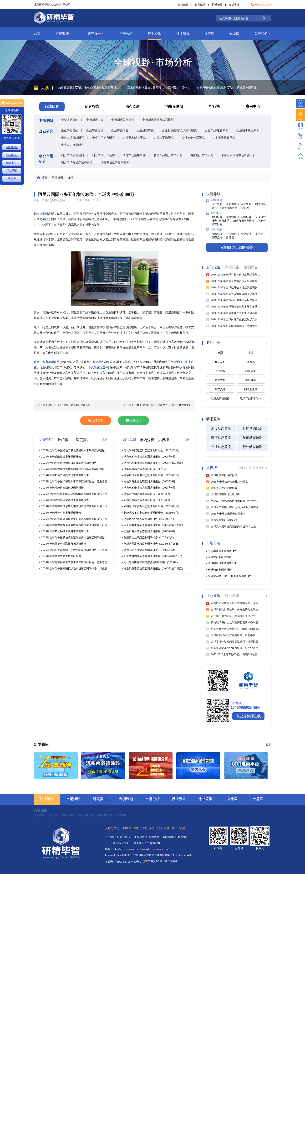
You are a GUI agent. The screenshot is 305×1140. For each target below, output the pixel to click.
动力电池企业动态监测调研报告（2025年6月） (151, 487)
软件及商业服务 (220, 398)
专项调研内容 (94, 119)
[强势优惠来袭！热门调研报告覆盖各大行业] (56, 765)
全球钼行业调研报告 (220, 569)
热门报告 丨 (219, 217)
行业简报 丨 (233, 233)
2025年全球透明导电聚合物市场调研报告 (65, 500)
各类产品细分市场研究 (168, 155)
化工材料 (220, 361)
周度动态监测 (221, 428)
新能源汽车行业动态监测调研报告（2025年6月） (152, 506)
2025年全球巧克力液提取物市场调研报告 (65, 475)
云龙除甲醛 (121, 815)
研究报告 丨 (127, 836)
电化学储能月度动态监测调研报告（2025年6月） (152, 450)
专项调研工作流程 (122, 119)
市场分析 (126, 34)
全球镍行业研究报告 (220, 557)
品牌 (255, 467)
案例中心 (253, 106)
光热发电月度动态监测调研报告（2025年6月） (151, 531)
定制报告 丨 (248, 217)
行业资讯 (154, 34)
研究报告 (94, 34)
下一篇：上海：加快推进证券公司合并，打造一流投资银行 (157, 404)
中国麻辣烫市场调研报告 (222, 550)
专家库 (245, 207)
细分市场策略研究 (134, 155)
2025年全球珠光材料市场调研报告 (61, 512)
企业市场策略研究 (72, 137)
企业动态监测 (221, 447)
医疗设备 (220, 371)
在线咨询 (135, 420)
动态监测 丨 (219, 237)
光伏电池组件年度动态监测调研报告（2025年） (151, 562)
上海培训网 (66, 815)
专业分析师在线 (248, 716)
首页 (37, 34)
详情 (70, 177)
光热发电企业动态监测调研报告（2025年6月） (151, 481)
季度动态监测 (221, 438)
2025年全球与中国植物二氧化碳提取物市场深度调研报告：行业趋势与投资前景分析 (73, 451)
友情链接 (40, 810)
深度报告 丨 (233, 217)
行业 (261, 467)
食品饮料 (220, 380)
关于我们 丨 (112, 836)
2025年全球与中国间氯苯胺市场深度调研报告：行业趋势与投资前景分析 (74, 562)
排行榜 (209, 34)
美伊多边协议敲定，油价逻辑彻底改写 (221, 87)
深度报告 (12, 163)
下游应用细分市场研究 (235, 155)
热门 (242, 467)
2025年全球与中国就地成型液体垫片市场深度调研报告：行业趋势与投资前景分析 (74, 538)
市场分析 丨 (219, 233)
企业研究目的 (69, 130)
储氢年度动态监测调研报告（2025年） (146, 469)
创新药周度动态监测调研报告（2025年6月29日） (152, 543)
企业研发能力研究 (134, 137)
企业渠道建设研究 (224, 137)
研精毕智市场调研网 (47, 362)
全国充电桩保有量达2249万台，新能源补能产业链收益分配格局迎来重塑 (159, 87)
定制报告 (12, 155)
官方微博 (200, 4)
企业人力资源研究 (72, 144)
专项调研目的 (69, 119)
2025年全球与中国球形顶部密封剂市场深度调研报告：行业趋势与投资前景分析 (74, 519)
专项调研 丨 (233, 204)
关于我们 (261, 34)
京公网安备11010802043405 (161, 861)
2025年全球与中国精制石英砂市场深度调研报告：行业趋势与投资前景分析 (74, 550)
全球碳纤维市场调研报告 (222, 563)
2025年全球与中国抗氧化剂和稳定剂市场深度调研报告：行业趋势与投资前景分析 (74, 469)
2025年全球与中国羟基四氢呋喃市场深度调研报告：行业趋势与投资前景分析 (74, 525)
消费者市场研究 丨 (230, 207)
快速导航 (47, 799)
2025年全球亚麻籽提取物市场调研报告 (63, 543)
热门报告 (12, 147)
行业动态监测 (253, 447)
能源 (220, 352)
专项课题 (126, 799)
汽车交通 (220, 389)
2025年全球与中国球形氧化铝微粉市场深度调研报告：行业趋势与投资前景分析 (74, 506)
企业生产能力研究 (103, 137)
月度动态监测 (253, 428)
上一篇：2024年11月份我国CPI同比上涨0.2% (63, 404)
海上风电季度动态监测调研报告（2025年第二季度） (154, 568)
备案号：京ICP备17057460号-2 (123, 861)
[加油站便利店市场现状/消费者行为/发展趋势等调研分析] (151, 765)
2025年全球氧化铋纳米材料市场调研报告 (65, 531)
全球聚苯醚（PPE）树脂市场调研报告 (230, 575)
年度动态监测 (253, 438)
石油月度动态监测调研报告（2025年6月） (148, 500)
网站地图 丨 (170, 836)
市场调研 (62, 34)
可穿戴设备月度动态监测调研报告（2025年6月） (152, 475)
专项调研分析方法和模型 (158, 119)
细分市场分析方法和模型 (76, 162)
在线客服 (234, 4)
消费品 (251, 361)
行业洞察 (12, 170)
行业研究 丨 (219, 204)
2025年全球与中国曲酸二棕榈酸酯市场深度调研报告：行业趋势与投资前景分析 (74, 494)
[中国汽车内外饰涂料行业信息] (103, 765)
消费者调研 (174, 106)
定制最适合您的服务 (237, 247)
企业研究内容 (119, 130)
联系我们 (183, 836)
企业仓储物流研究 (193, 137)
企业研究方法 (94, 130)
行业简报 (182, 34)
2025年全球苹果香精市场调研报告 (61, 556)
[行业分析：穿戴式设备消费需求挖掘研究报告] (198, 765)
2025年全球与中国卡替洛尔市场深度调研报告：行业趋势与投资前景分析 (74, 482)
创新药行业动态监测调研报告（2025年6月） (149, 518)
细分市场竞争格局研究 (115, 162)
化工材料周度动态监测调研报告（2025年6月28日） (153, 556)
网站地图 (217, 4)
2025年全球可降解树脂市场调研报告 (62, 487)
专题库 (234, 34)
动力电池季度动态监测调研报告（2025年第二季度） (154, 462)
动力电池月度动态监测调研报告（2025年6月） (151, 549)
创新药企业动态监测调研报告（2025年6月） (149, 537)
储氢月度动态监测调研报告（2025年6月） (148, 493)
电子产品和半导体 (250, 398)
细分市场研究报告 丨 (245, 220)
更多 (104, 439)
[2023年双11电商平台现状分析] (246, 765)
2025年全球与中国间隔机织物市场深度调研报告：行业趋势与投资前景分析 (74, 569)
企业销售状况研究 (247, 130)
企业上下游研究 (164, 137)
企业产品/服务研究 (216, 130)
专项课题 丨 (226, 220)
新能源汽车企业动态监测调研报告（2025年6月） (152, 512)
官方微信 (183, 4)
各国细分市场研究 (201, 155)
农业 (250, 352)
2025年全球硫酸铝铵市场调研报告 (61, 456)
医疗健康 (250, 380)
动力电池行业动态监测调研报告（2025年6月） (151, 456)
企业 (249, 467)
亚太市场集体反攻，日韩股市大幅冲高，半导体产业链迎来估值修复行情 (90, 87)
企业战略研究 (145, 130)
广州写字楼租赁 (85, 815)
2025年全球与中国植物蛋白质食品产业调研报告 (69, 462)
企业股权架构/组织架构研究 (179, 130)
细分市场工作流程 (103, 155)
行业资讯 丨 (248, 233)
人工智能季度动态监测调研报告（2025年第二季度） (154, 525)
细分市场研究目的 (72, 155)
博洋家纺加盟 (104, 815)
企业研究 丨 (248, 204)
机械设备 (250, 371)
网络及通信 (250, 389)
